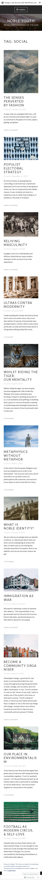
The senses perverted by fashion (14, 101)
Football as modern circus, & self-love (18, 830)
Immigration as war (18, 598)
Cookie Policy (11, 870)
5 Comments (9, 561)
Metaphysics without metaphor (16, 455)
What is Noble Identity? (19, 526)
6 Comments (9, 418)
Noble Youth (21, 21)
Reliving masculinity (15, 243)
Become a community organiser (20, 665)
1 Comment (8, 337)
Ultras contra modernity (18, 304)
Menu (22, 9)
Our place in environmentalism (20, 758)
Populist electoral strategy (13, 168)
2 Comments (9, 489)
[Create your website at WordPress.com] (21, 2)
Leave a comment (11, 130)
